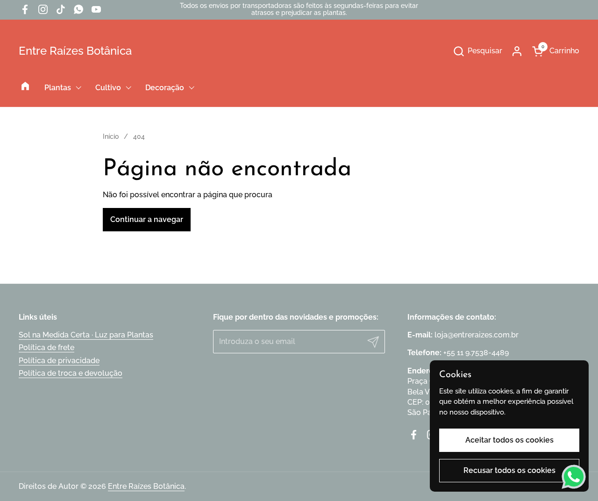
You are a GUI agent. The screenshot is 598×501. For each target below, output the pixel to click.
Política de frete (46, 347)
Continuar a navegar (146, 219)
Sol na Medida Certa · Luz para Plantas (86, 334)
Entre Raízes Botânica (75, 51)
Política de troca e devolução (70, 373)
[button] (477, 51)
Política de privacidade (59, 360)
